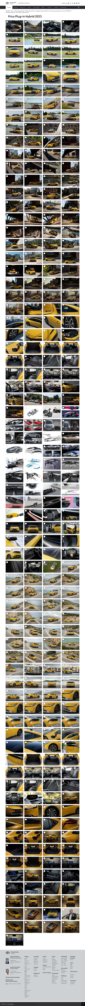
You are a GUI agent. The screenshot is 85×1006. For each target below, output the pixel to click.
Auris (26, 986)
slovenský (19, 983)
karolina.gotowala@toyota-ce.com (15, 973)
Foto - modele (64, 959)
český (14, 983)
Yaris (25, 959)
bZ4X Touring (27, 968)
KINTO (53, 966)
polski (7, 983)
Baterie (53, 974)
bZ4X (26, 967)
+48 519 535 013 (13, 971)
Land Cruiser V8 (28, 990)
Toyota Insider (64, 958)
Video (44, 969)
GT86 (26, 994)
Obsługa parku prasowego (12, 977)
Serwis (53, 968)
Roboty (53, 981)
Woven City (54, 982)
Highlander (27, 995)
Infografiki (63, 962)
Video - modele (64, 960)
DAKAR (71, 967)
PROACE (26, 981)
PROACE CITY (27, 979)
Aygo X (26, 958)
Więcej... (12, 1004)
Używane (54, 967)
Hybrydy (35, 968)
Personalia (45, 959)
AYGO (26, 985)
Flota (53, 958)
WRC (71, 964)
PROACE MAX (27, 982)
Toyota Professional (56, 970)
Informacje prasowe (47, 966)
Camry (26, 970)
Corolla (26, 962)
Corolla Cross (27, 963)
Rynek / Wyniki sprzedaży (55, 964)
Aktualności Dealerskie (45, 961)
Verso (26, 989)
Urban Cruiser (27, 975)
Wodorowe (36, 976)
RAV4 (26, 974)
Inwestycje (54, 962)
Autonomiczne (55, 977)
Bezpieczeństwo (55, 976)
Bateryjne (35, 974)
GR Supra (26, 991)
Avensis (26, 987)
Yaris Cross (27, 960)
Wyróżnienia (54, 960)
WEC (71, 965)
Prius (26, 971)
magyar (10, 983)
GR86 (26, 993)
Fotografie (4, 4)
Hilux (26, 978)
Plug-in (35, 970)
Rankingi (53, 959)
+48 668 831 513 (13, 960)
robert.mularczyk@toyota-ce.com (15, 962)
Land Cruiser (27, 976)
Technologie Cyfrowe (54, 979)
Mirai (25, 972)
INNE (71, 968)
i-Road (26, 997)
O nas (44, 958)
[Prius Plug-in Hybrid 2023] (14, 26)
